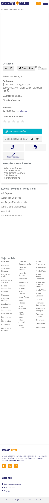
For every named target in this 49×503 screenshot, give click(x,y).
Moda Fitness (22, 302)
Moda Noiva (41, 267)
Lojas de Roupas (22, 274)
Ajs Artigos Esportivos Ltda (14, 202)
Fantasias (5, 325)
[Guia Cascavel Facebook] (4, 466)
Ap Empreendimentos (11, 216)
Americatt (5, 211)
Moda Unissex (39, 295)
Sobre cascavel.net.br (12, 484)
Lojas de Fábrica (22, 268)
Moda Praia (41, 271)
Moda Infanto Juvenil (21, 320)
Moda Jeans (21, 326)
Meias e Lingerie (22, 287)
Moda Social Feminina (40, 276)
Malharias (23, 279)
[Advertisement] (24, 36)
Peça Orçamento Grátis (17, 131)
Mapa (13, 149)
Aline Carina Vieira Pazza (13, 207)
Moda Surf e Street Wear (40, 284)
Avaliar (35, 149)
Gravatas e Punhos (6, 329)
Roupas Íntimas (39, 315)
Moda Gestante (22, 307)
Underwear (40, 323)
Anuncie (7, 491)
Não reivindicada (42, 68)
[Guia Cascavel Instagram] (16, 466)
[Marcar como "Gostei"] (6, 68)
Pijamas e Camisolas (40, 304)
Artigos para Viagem (6, 281)
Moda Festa (24, 297)
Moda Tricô (41, 290)
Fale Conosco (9, 488)
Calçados (5, 295)
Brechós (4, 291)
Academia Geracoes (11, 198)
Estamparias (6, 313)
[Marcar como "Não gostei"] (11, 68)
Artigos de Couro (5, 275)
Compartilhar (27, 68)
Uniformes (40, 327)
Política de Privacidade (36, 500)
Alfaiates (5, 265)
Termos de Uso (22, 500)
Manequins (23, 282)
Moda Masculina (40, 263)
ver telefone (21, 111)
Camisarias (6, 304)
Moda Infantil (21, 313)
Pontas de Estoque (40, 309)
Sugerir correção (13, 157)
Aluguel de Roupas (5, 270)
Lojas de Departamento (25, 263)
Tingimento (40, 320)
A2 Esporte (6, 193)
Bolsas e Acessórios (6, 287)
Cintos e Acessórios (6, 309)
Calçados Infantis (5, 299)
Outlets (39, 299)
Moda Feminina (23, 292)
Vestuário (5, 262)
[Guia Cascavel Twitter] (10, 466)
